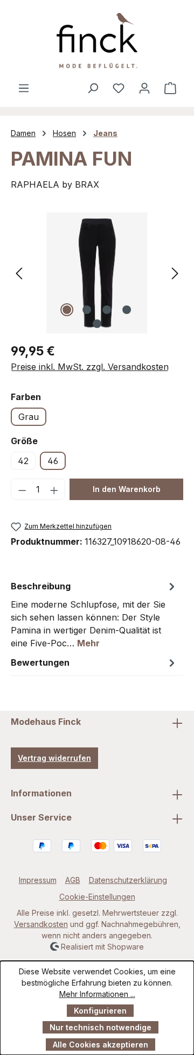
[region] (97, 272)
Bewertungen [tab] (40, 662)
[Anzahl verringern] (22, 489)
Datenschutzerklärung (128, 880)
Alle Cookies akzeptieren (100, 1044)
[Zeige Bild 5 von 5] (97, 323)
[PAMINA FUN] (96, 272)
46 (52, 460)
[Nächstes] (175, 272)
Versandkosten (41, 924)
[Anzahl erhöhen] (54, 489)
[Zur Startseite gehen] (97, 40)
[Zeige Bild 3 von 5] (106, 309)
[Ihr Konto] (144, 87)
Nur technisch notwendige (100, 1027)
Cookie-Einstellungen (97, 896)
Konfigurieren (100, 1010)
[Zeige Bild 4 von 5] (126, 309)
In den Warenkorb (127, 489)
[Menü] (24, 87)
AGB (72, 880)
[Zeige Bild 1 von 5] (67, 309)
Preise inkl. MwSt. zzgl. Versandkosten (90, 366)
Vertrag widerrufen (54, 757)
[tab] (94, 614)
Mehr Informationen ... (97, 994)
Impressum (38, 880)
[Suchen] (93, 87)
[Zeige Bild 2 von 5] (86, 309)
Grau (28, 416)
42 (23, 460)
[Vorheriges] (19, 272)
